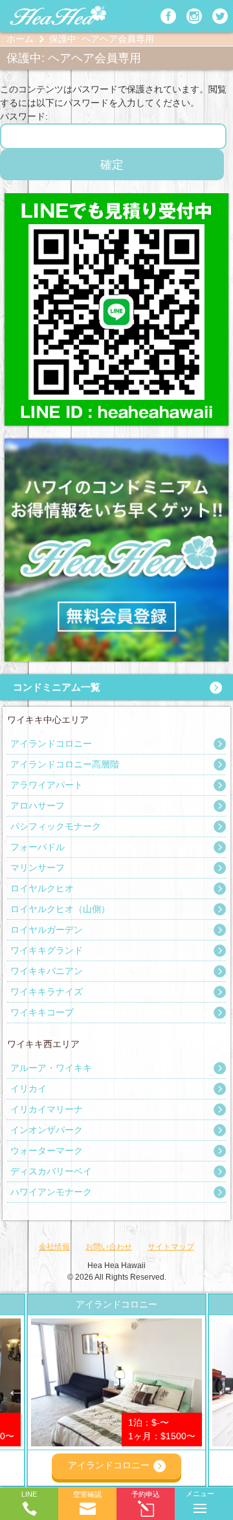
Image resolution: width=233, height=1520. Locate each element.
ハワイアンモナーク (51, 1192)
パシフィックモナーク (55, 826)
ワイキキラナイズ (46, 991)
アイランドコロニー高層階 (64, 764)
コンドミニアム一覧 (56, 687)
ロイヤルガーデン (46, 929)
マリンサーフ (37, 867)
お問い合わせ (108, 1246)
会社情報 (54, 1246)
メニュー (200, 1493)
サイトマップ (171, 1246)
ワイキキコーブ (42, 1012)
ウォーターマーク (46, 1150)
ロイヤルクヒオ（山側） (60, 909)
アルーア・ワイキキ (51, 1068)
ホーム (20, 39)
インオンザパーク (46, 1130)
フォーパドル (37, 847)
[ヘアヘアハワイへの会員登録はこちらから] (116, 445)
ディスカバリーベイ (51, 1171)
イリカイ (28, 1088)
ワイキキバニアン (46, 971)
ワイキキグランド (46, 950)
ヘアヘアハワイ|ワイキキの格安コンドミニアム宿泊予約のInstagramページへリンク (194, 16)
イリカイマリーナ (46, 1109)
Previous (16, 1390)
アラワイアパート (46, 785)
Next (217, 1390)
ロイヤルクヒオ (42, 888)
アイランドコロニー (51, 743)
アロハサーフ (37, 805)
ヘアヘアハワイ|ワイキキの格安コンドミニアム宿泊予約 (58, 16)
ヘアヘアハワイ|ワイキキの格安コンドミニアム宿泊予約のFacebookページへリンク (168, 16)
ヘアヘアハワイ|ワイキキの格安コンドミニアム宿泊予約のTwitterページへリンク (220, 16)
